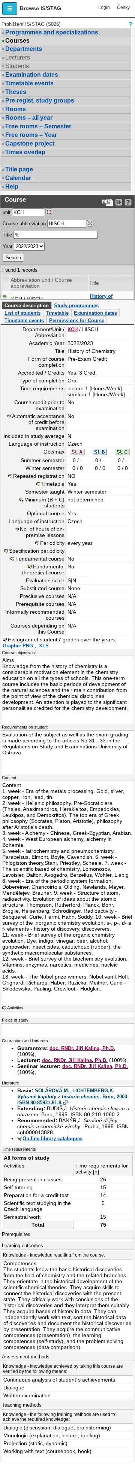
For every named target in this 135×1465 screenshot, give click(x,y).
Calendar (18, 178)
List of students (22, 313)
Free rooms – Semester (38, 126)
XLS (44, 645)
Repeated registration (38, 476)
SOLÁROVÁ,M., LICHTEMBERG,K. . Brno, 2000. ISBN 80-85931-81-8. (73, 1096)
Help (11, 186)
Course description (26, 305)
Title (7, 235)
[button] (9, 8)
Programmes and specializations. (52, 32)
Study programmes (76, 305)
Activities (15, 1007)
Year (7, 246)
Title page (19, 169)
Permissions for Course (76, 320)
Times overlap (25, 152)
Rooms (15, 109)
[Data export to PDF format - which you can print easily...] (107, 202)
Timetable (57, 313)
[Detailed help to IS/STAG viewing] (128, 202)
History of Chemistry (102, 299)
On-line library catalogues (52, 1138)
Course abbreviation (24, 223)
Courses (17, 40)
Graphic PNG (18, 645)
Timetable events (29, 83)
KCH (73, 329)
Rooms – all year (28, 118)
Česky (123, 7)
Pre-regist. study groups (39, 100)
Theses (15, 92)
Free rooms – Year (31, 135)
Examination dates (31, 74)
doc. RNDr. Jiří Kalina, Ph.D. (82, 1048)
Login (104, 7)
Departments (23, 49)
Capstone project (29, 143)
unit (6, 212)
